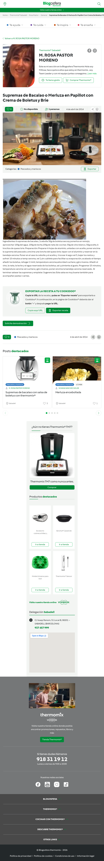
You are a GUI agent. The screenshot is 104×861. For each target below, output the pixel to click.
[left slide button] (5, 413)
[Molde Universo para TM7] (40, 562)
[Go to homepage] (52, 4)
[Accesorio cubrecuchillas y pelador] (40, 517)
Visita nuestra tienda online (50, 10)
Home (5, 15)
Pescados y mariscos (15, 384)
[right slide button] (98, 413)
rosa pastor (34, 15)
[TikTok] (66, 784)
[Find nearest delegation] (5, 4)
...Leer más (92, 73)
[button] (99, 4)
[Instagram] (57, 784)
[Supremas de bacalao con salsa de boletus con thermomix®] (27, 370)
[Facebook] (38, 784)
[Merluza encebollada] (77, 370)
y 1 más (79, 384)
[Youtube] (47, 784)
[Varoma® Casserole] (63, 517)
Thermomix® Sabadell (18, 15)
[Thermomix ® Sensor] (63, 562)
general (44, 15)
